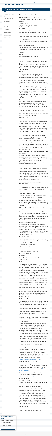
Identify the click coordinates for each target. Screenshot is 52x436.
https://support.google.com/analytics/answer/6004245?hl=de (32, 376)
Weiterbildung (7, 35)
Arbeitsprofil (7, 37)
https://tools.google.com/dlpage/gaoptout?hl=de (29, 359)
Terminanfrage (7, 32)
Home (14, 2)
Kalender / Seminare (9, 14)
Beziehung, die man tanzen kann (9, 17)
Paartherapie (7, 29)
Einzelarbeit (7, 21)
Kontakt (23, 2)
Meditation (6, 26)
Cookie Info (3, 427)
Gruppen (6, 24)
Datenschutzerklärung (30, 2)
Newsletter (19, 2)
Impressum (37, 2)
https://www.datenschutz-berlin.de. (27, 191)
